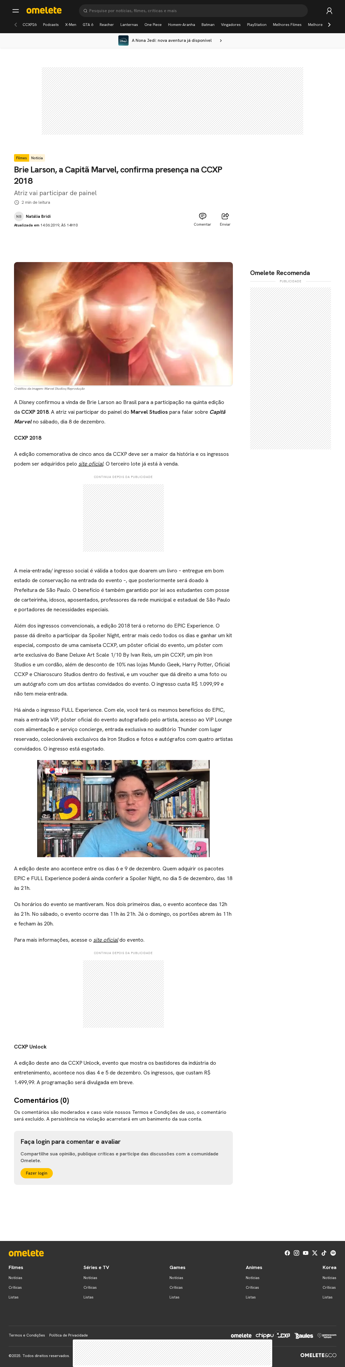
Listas (14, 1297)
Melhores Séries (322, 24)
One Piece (153, 24)
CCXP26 (30, 24)
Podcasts (51, 24)
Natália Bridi (38, 216)
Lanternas (129, 24)
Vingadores (231, 24)
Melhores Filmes (287, 24)
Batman (208, 24)
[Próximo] (329, 24)
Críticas (15, 1287)
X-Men (70, 24)
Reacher (107, 24)
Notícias (15, 1277)
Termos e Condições (27, 1335)
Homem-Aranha (181, 24)
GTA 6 (88, 24)
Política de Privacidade (68, 1335)
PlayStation (257, 24)
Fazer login (36, 1173)
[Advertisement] (123, 240)
